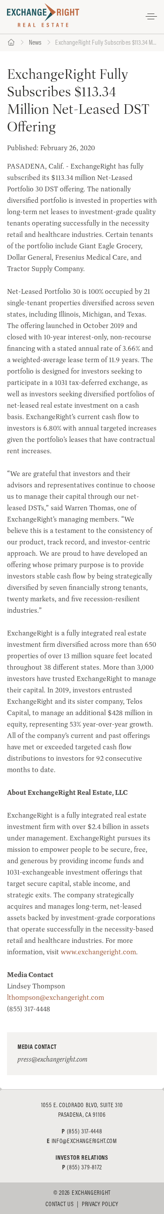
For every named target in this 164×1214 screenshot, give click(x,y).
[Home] (11, 43)
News (35, 42)
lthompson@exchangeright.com (55, 997)
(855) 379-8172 (84, 1167)
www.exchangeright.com (98, 951)
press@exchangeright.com (52, 1059)
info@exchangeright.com (84, 1141)
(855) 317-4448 (84, 1131)
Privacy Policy (100, 1204)
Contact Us (59, 1204)
